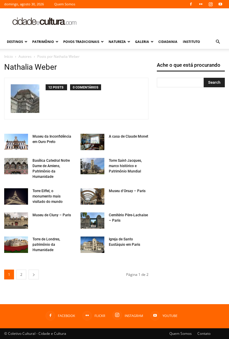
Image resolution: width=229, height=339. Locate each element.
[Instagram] (210, 4)
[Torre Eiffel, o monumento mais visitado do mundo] (16, 196)
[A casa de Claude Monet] (92, 142)
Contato (204, 333)
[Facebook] (190, 4)
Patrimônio (43, 41)
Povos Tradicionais (81, 41)
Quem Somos (64, 4)
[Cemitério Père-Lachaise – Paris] (92, 220)
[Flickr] (200, 4)
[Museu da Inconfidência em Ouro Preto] (16, 142)
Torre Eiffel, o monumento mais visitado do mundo (48, 196)
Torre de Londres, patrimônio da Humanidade (46, 244)
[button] (218, 42)
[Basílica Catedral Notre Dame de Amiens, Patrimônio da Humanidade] (16, 166)
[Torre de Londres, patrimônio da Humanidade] (16, 245)
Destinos (15, 41)
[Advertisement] (155, 21)
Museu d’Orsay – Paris (127, 191)
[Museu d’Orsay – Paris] (92, 196)
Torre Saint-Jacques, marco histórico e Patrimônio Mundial (125, 165)
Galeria (142, 41)
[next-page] (34, 274)
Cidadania (167, 41)
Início (8, 56)
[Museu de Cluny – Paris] (16, 220)
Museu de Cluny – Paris (52, 215)
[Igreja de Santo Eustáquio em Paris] (92, 245)
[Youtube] (220, 4)
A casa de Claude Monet (128, 136)
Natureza (117, 41)
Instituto (191, 41)
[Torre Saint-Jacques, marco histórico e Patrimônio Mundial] (92, 166)
